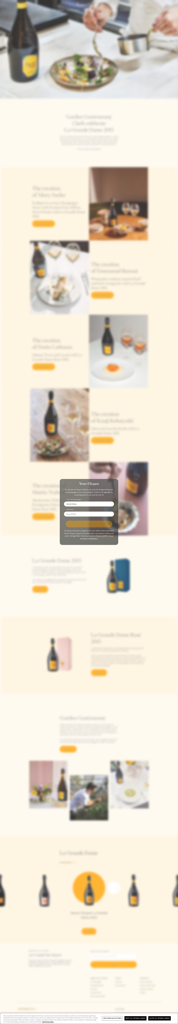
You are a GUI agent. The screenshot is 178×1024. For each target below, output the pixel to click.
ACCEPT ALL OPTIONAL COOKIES (159, 1018)
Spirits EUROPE (102, 536)
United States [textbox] (72, 504)
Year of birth (69, 509)
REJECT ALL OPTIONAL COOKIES (135, 1018)
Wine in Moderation (90, 539)
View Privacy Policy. (48, 1022)
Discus (111, 536)
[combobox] (89, 504)
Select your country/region (73, 499)
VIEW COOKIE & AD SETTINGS (112, 1018)
